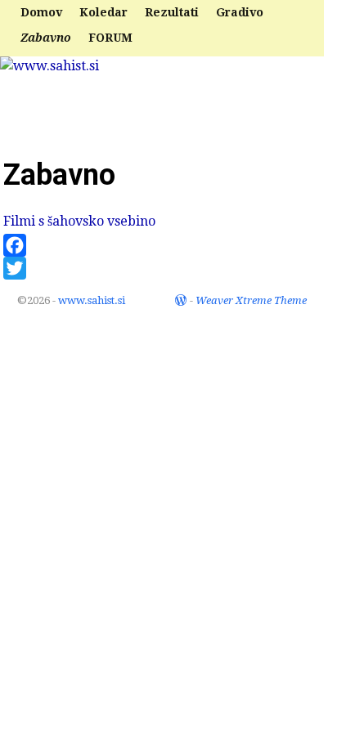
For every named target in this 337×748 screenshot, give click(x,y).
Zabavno (45, 37)
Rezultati (172, 12)
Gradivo (239, 12)
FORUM (110, 37)
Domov (41, 12)
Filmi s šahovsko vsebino (79, 221)
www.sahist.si (77, 102)
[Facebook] (168, 245)
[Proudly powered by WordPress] (180, 300)
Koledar (103, 12)
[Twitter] (168, 268)
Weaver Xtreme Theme (251, 300)
